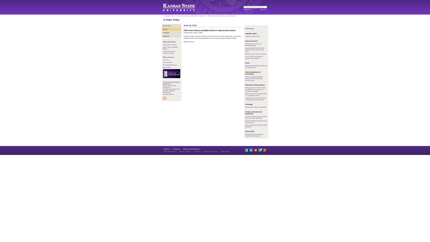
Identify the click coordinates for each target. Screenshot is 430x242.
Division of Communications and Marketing (187, 15)
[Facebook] (246, 150)
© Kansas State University (210, 151)
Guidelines (166, 36)
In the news (166, 60)
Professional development (170, 65)
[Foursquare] (260, 150)
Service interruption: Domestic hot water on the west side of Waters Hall (256, 117)
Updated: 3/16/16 (225, 151)
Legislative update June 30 (252, 36)
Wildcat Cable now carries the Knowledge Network (253, 44)
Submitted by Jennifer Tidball (193, 32)
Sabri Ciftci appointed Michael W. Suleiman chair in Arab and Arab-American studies (254, 78)
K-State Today (202, 15)
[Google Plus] (265, 150)
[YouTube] (255, 150)
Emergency (176, 149)
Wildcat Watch (167, 67)
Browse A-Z (247, 9)
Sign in (262, 9)
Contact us (166, 149)
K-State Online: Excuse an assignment (255, 107)
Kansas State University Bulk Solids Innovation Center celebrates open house (255, 49)
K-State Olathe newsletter (170, 44)
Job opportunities (167, 62)
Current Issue (167, 25)
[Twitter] (251, 150)
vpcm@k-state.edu (168, 94)
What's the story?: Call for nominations (255, 54)
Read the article (189, 42)
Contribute (166, 32)
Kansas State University (181, 7)
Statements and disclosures (191, 149)
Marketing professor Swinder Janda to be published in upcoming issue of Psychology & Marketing (255, 89)
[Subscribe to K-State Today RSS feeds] (164, 99)
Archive (165, 29)
